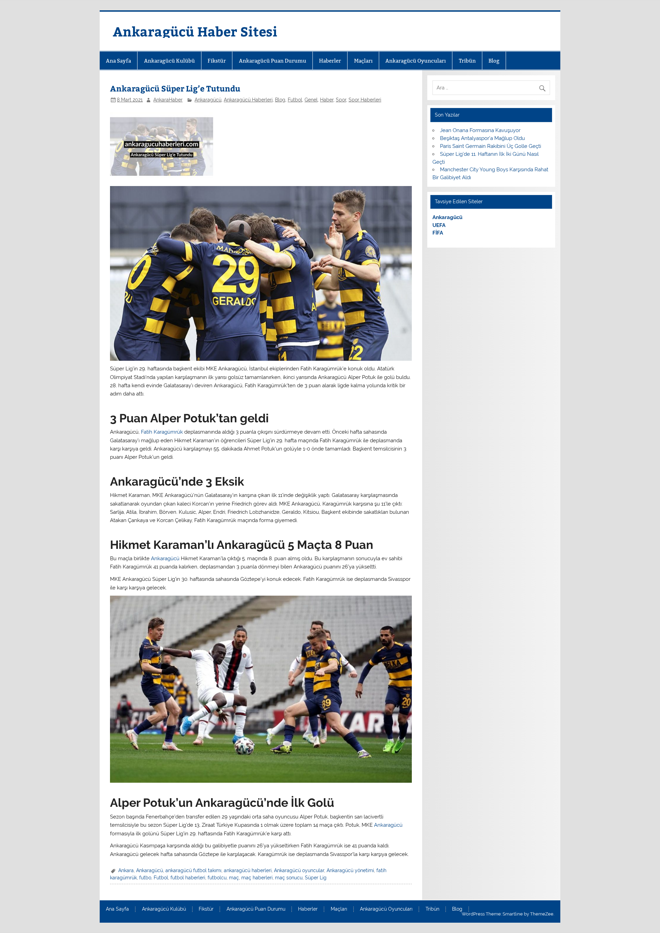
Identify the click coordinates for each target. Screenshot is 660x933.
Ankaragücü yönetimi (350, 870)
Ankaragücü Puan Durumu (272, 60)
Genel (311, 99)
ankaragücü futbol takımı (193, 870)
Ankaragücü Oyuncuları (415, 60)
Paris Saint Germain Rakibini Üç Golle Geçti (490, 146)
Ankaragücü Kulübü (169, 60)
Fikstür (217, 60)
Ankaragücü (208, 99)
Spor (341, 99)
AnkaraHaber (168, 99)
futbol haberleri (187, 877)
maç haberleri (257, 877)
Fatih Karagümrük (162, 432)
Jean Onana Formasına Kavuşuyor (480, 130)
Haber (326, 99)
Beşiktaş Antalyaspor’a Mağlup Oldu (482, 138)
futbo (145, 877)
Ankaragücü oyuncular (299, 870)
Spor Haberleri (365, 99)
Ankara (126, 870)
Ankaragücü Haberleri (248, 99)
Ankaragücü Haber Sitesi (195, 31)
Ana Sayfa (118, 60)
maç (234, 877)
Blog (493, 60)
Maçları (363, 60)
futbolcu (217, 877)
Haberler (330, 60)
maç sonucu (288, 877)
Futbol (295, 99)
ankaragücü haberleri (248, 870)
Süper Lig (316, 877)
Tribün (467, 60)
